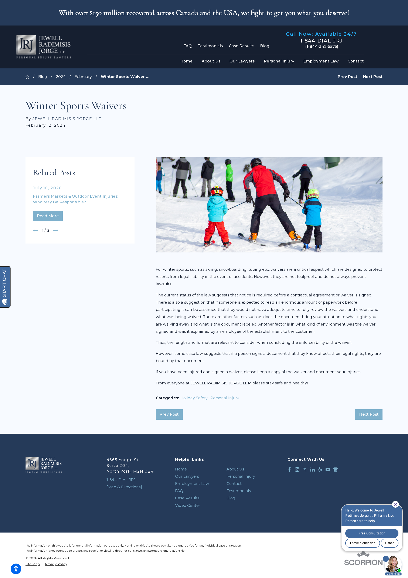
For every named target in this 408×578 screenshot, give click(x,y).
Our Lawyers (187, 476)
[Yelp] (320, 469)
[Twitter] (305, 469)
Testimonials (210, 46)
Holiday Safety (193, 398)
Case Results (241, 46)
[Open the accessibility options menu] (16, 569)
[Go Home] (29, 77)
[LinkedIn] (312, 469)
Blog (264, 46)
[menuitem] (187, 61)
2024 (61, 76)
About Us (235, 469)
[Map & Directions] (124, 487)
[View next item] (55, 230)
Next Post (369, 414)
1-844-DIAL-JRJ (321, 41)
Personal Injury (224, 398)
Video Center (187, 505)
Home (181, 469)
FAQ (187, 46)
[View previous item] (35, 230)
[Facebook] (289, 469)
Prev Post (169, 414)
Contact (234, 483)
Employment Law (192, 483)
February (83, 76)
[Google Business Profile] (335, 469)
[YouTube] (328, 469)
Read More (48, 216)
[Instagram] (297, 469)
